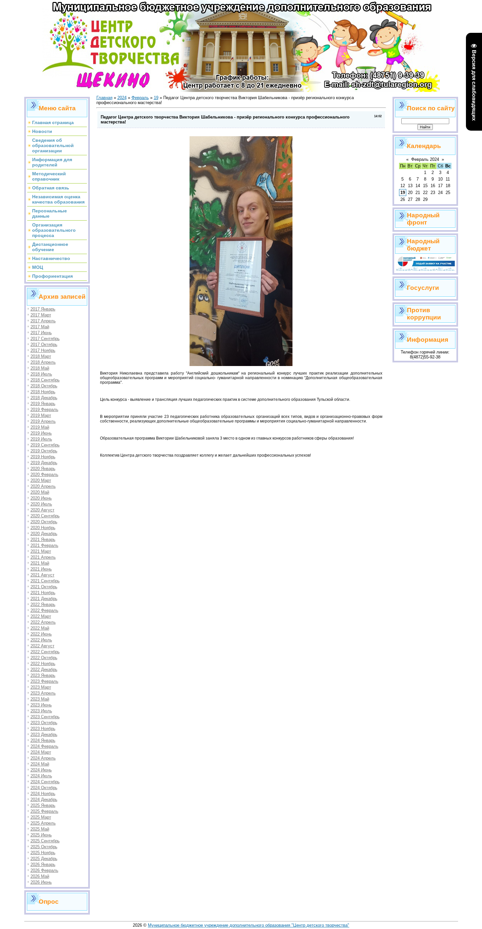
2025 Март (40, 817)
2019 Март (40, 415)
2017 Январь (42, 309)
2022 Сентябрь (45, 651)
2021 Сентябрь (45, 580)
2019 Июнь (41, 433)
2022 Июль (41, 639)
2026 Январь (42, 864)
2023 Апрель (43, 693)
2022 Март (40, 616)
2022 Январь (42, 604)
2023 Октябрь (43, 722)
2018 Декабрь (43, 397)
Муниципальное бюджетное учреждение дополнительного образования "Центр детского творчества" (248, 925)
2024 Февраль (44, 746)
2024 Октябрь (43, 787)
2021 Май (39, 563)
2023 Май (39, 699)
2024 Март (40, 752)
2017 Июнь (41, 332)
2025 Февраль (44, 811)
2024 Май (39, 764)
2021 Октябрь (43, 586)
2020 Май (39, 492)
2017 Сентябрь (45, 338)
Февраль (140, 97)
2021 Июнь (41, 569)
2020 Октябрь (43, 521)
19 (156, 97)
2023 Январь (42, 675)
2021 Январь (42, 539)
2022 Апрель (43, 622)
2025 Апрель (43, 823)
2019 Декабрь (43, 462)
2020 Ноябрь (42, 527)
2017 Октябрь (43, 344)
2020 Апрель (43, 486)
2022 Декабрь (43, 669)
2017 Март (40, 315)
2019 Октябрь (43, 450)
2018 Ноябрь (42, 391)
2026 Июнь (41, 882)
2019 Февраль (44, 409)
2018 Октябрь (43, 385)
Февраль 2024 (425, 159)
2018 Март (40, 356)
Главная (104, 97)
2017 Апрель (43, 320)
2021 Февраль (44, 545)
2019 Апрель (43, 421)
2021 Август (42, 575)
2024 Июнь (41, 769)
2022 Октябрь (43, 657)
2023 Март (40, 687)
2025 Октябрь (43, 846)
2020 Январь (42, 468)
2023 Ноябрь (42, 728)
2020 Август (42, 510)
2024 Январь (42, 740)
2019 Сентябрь (45, 445)
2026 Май (39, 876)
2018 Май (39, 368)
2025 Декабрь (43, 858)
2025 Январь (42, 805)
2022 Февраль (44, 610)
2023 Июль (41, 710)
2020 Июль (41, 504)
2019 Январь (42, 403)
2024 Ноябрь (42, 793)
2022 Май (39, 628)
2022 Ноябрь (42, 663)
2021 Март (40, 551)
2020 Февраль (44, 474)
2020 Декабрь (43, 533)
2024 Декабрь (43, 799)
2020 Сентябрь (45, 515)
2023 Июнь (41, 704)
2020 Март (40, 480)
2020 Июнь (41, 498)
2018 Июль (41, 374)
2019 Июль (41, 439)
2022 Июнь (41, 634)
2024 (122, 97)
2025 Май (39, 829)
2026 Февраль (44, 870)
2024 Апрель (43, 758)
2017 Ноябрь (42, 350)
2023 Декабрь (43, 734)
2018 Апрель (43, 362)
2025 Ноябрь (42, 852)
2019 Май (39, 427)
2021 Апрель (43, 557)
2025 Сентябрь (45, 840)
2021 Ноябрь (42, 592)
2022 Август (42, 645)
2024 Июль (41, 775)
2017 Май (39, 326)
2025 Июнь (41, 834)
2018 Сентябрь (45, 380)
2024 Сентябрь (45, 781)
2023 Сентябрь (45, 716)
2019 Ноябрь (42, 456)
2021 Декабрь (43, 598)
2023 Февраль (44, 681)
